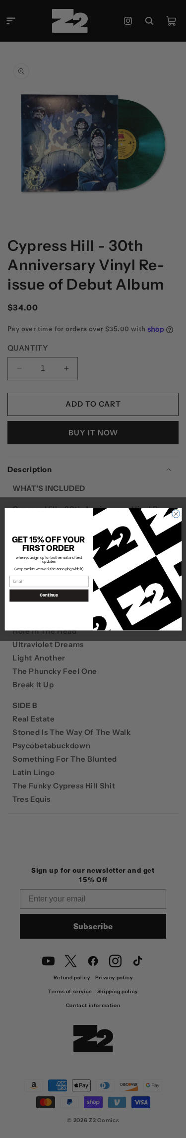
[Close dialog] (176, 514)
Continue (49, 595)
